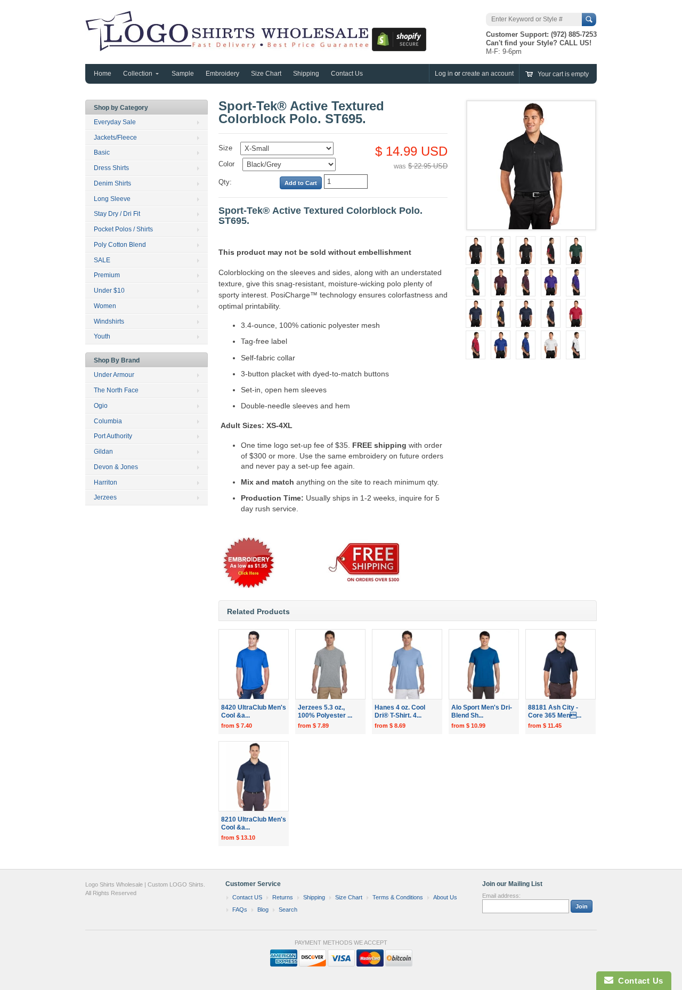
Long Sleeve (112, 199)
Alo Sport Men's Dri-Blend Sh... (481, 711)
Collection (137, 73)
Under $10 (109, 290)
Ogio (101, 405)
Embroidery (222, 73)
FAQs (239, 909)
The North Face (116, 390)
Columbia (108, 421)
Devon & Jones (116, 467)
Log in (444, 73)
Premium (107, 275)
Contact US (247, 897)
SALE (102, 260)
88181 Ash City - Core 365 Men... (554, 711)
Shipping (306, 73)
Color (226, 164)
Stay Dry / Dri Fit (117, 214)
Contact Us (347, 73)
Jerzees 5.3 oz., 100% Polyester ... (325, 711)
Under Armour (114, 375)
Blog (263, 909)
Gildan (103, 451)
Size (225, 148)
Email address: (501, 895)
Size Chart (266, 73)
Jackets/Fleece (115, 137)
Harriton (105, 482)
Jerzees (105, 497)
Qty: (225, 182)
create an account (488, 73)
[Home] (228, 46)
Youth (102, 336)
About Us (445, 897)
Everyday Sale (115, 122)
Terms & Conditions (397, 897)
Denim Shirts (112, 183)
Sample (183, 73)
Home (102, 73)
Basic (102, 152)
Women (105, 306)
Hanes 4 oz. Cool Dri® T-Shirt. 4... (400, 711)
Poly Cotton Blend (120, 244)
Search (288, 909)
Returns (282, 897)
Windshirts (109, 321)
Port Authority (113, 436)
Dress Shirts (111, 168)
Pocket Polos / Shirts (123, 229)
